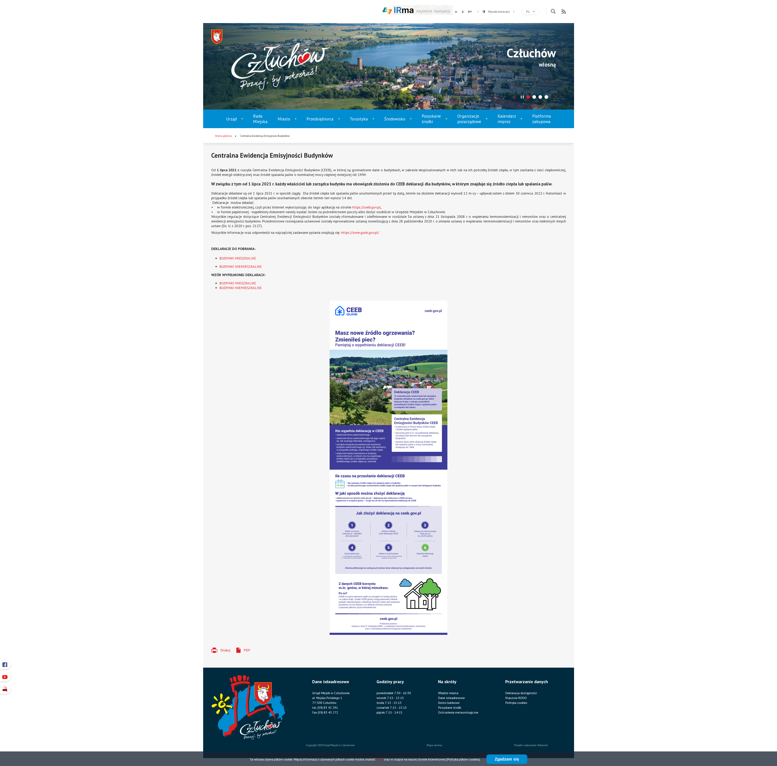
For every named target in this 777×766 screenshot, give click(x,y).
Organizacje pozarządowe (471, 120)
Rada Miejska (260, 118)
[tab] (528, 97)
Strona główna (223, 136)
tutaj (379, 759)
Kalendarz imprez (510, 120)
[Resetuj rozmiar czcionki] (463, 11)
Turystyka (362, 122)
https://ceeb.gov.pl (366, 207)
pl (532, 12)
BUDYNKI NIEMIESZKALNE (240, 266)
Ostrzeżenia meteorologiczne (458, 712)
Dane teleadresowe (451, 698)
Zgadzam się (507, 759)
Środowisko (397, 122)
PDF (247, 650)
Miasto (289, 122)
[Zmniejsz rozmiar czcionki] (456, 12)
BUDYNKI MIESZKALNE (237, 258)
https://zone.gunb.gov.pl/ (360, 232)
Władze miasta (448, 693)
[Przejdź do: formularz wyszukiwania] (553, 11)
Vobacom (542, 745)
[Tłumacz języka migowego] (387, 10)
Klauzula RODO (516, 698)
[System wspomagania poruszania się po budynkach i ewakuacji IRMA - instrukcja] (422, 13)
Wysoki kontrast (496, 12)
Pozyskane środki (434, 120)
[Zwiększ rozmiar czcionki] (470, 11)
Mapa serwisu (434, 745)
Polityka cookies (516, 703)
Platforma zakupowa (541, 118)
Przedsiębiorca (321, 122)
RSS (564, 11)
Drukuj (225, 650)
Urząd (236, 122)
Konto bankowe (449, 703)
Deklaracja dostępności (521, 693)
